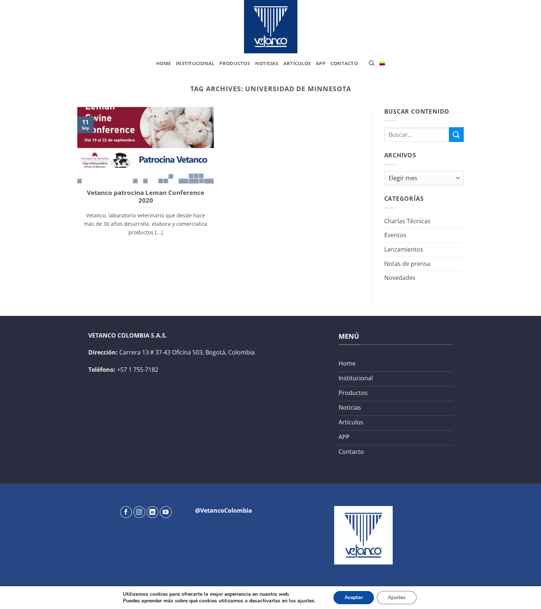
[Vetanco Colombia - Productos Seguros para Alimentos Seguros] (270, 26)
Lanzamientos (403, 249)
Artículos (297, 63)
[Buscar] (371, 63)
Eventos (395, 235)
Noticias (266, 63)
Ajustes (397, 597)
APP (320, 63)
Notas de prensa (407, 264)
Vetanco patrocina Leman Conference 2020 (145, 196)
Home (163, 63)
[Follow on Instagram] (139, 512)
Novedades (400, 278)
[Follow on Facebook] (126, 512)
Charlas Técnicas (407, 221)
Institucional (195, 63)
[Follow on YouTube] (166, 512)
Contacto (344, 63)
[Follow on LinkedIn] (152, 512)
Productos (234, 63)
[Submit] (456, 134)
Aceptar (353, 597)
